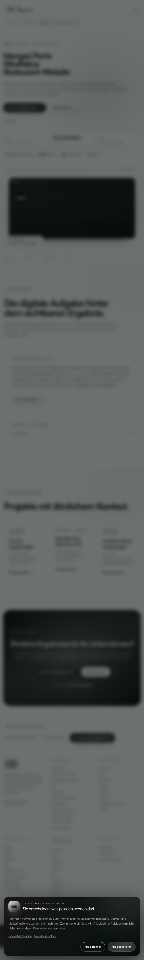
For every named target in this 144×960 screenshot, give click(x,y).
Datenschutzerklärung (20, 935)
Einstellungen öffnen (45, 935)
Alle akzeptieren (121, 946)
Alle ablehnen (93, 946)
